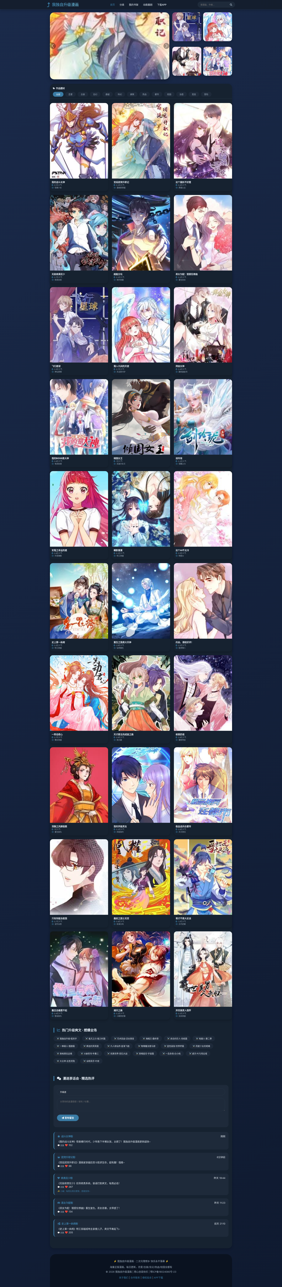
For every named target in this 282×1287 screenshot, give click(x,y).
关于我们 (123, 1277)
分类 (122, 4)
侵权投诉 (147, 1277)
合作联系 (135, 1277)
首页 (112, 4)
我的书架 (133, 4)
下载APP (161, 4)
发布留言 (69, 1117)
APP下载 (158, 1277)
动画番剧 (147, 4)
